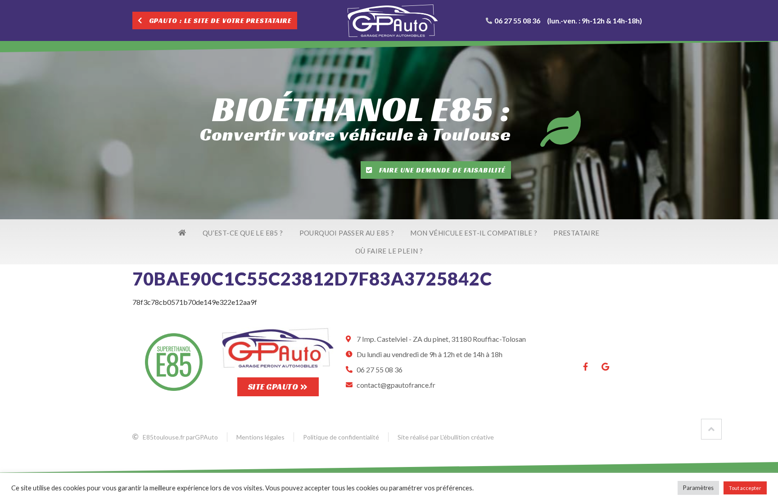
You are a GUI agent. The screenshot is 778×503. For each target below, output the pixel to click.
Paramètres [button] (698, 487)
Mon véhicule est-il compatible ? (473, 233)
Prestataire (576, 233)
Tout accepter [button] (745, 488)
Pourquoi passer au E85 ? (346, 233)
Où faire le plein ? (389, 251)
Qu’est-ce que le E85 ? (243, 233)
